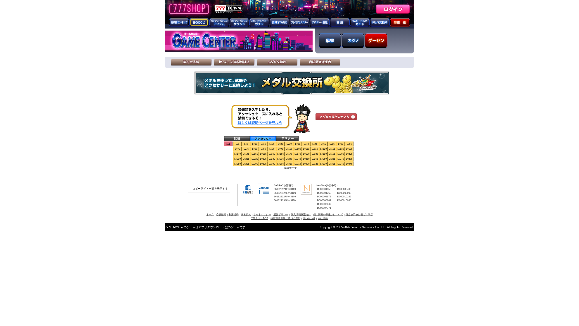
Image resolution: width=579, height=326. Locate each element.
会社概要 (323, 218)
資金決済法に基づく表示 (359, 214)
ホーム (210, 214)
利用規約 (234, 214)
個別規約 (246, 214)
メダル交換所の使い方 (336, 116)
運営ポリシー (280, 214)
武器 (237, 138)
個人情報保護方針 (301, 214)
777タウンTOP (259, 218)
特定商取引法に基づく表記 (285, 218)
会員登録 (221, 214)
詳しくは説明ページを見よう (259, 123)
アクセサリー (263, 138)
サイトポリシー (262, 214)
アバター (287, 138)
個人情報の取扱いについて (328, 214)
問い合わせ (309, 218)
